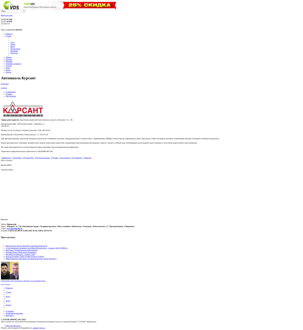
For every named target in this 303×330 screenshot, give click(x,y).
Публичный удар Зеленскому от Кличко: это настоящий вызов (23, 281)
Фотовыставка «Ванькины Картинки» (21, 252)
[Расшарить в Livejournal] (64, 158)
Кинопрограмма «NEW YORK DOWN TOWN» (25, 257)
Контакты (10, 315)
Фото (8, 68)
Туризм (9, 66)
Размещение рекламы (14, 313)
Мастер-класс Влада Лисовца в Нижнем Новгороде (26, 246)
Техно (12, 44)
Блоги (8, 70)
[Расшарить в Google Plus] (28, 158)
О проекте (10, 311)
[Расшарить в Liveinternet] (76, 158)
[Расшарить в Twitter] (55, 158)
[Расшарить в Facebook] (17, 158)
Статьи (8, 36)
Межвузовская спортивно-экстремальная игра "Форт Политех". (31, 259)
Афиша (8, 57)
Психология (15, 49)
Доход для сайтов (5, 284)
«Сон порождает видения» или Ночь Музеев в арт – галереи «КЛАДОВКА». (37, 248)
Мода (12, 47)
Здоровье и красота (13, 64)
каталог (4, 88)
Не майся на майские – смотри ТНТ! (20, 254)
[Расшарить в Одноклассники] (42, 158)
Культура (14, 53)
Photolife (9, 62)
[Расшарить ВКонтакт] (6, 158)
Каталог (9, 59)
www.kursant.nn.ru (14, 229)
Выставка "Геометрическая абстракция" (22, 250)
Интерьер (14, 51)
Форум (8, 72)
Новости (9, 34)
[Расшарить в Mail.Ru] (87, 158)
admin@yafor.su (39, 328)
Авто (12, 42)
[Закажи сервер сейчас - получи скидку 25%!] (61, 9)
